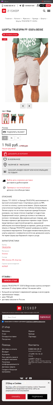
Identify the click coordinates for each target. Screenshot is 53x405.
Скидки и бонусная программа (9, 371)
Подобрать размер (15, 132)
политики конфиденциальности (35, 321)
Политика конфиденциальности (10, 363)
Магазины (6, 331)
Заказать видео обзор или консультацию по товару (28, 171)
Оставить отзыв (11, 34)
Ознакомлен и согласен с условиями (25, 321)
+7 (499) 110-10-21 (35, 354)
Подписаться (45, 317)
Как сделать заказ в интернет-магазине (10, 358)
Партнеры (32, 336)
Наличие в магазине (18, 165)
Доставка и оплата (9, 349)
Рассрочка (6, 339)
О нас (4, 334)
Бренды (31, 334)
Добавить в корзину (18, 154)
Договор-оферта (8, 367)
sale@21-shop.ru (34, 359)
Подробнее (37, 397)
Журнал (31, 331)
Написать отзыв (10, 280)
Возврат (5, 352)
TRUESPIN (6, 247)
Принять (16, 397)
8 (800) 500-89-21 (9, 6)
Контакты (6, 354)
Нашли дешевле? (9, 149)
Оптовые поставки (9, 336)
